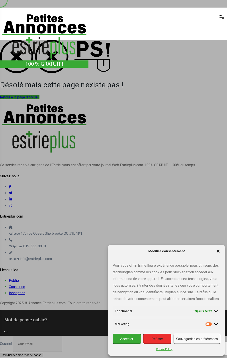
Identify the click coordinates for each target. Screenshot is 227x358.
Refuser (157, 339)
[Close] (6, 331)
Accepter (126, 339)
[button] (218, 251)
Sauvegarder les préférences (197, 339)
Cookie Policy (164, 349)
